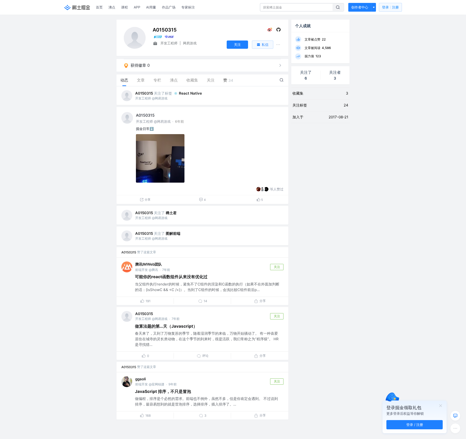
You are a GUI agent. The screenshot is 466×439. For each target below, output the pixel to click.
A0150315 (144, 93)
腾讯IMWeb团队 (148, 264)
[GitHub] (278, 31)
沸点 (111, 7)
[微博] (269, 31)
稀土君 (171, 213)
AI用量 (151, 7)
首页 (99, 7)
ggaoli (140, 379)
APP (137, 7)
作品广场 (168, 7)
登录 (390, 7)
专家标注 (188, 7)
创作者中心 (359, 7)
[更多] (455, 428)
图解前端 (173, 233)
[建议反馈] (455, 416)
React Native (190, 93)
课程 (124, 7)
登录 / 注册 (414, 425)
